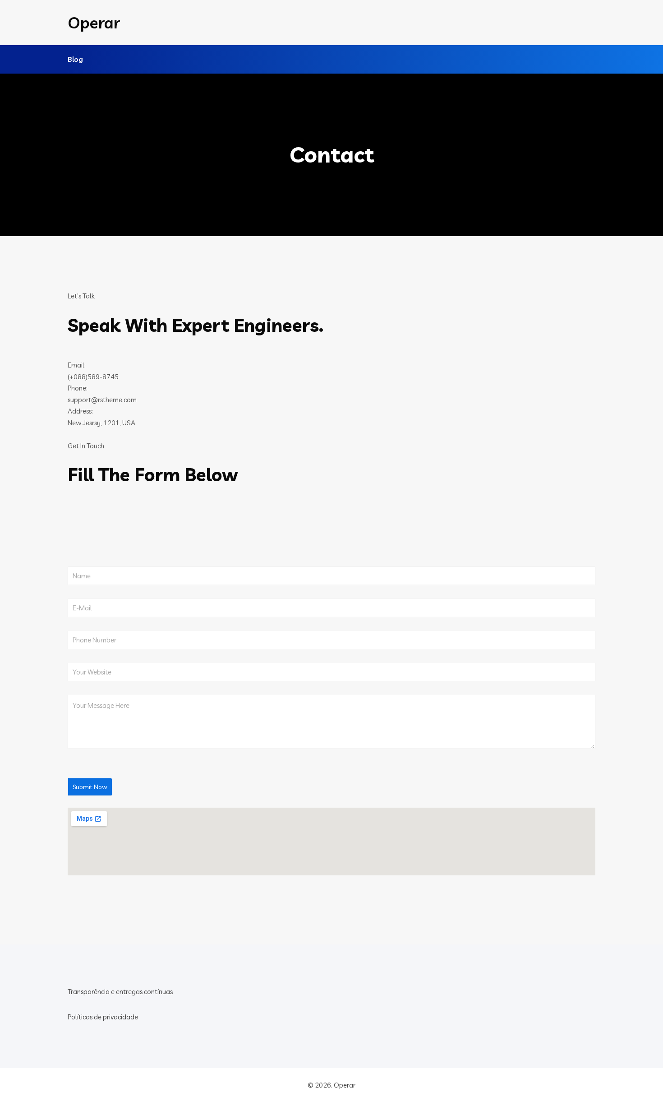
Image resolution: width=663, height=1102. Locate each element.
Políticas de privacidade (103, 1017)
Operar (94, 23)
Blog (75, 59)
